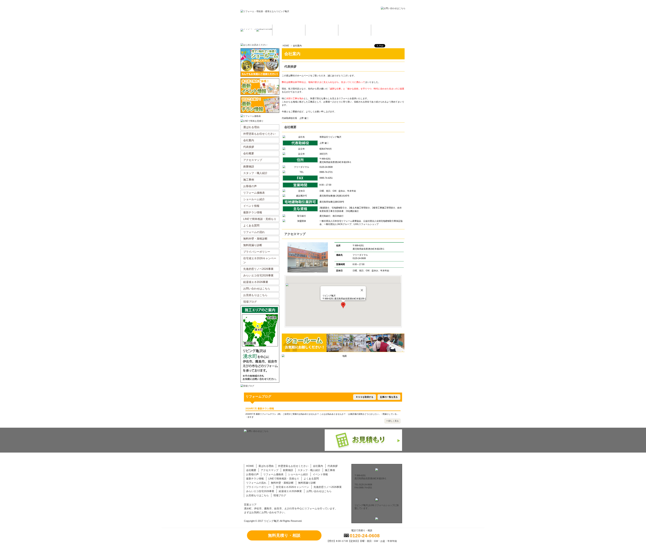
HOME (286, 45)
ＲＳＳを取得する (364, 397)
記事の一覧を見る (389, 397)
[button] (343, 305)
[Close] (362, 290)
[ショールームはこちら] (419, 49)
